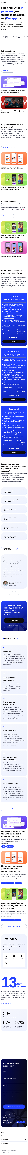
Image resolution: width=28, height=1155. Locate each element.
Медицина (8, 652)
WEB (3, 846)
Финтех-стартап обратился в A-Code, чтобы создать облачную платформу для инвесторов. (13, 841)
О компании (5, 1003)
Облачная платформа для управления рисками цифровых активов (13, 833)
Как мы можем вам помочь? (11, 1092)
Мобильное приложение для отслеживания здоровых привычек (12, 868)
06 (4, 780)
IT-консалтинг (9, 731)
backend (18, 883)
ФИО (4, 1071)
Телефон (5, 1085)
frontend (10, 846)
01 (4, 648)
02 (4, 673)
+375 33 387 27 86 (7, 1122)
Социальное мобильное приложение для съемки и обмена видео (13, 905)
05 (4, 753)
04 (4, 727)
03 (4, 698)
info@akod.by (6, 1120)
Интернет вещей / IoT (13, 784)
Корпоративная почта (9, 1078)
